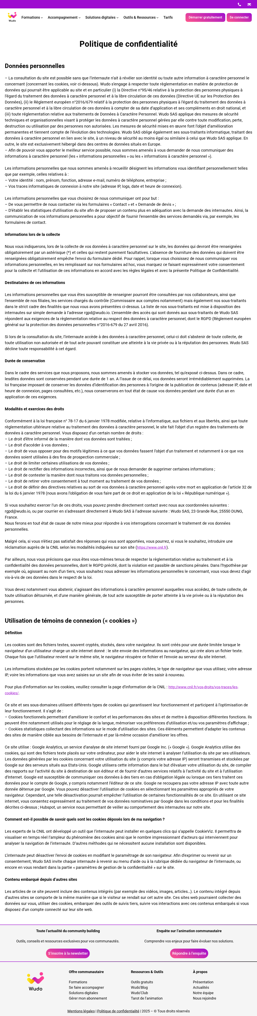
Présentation (203, 982)
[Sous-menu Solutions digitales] (117, 17)
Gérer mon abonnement (88, 998)
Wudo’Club (139, 993)
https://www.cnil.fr (151, 547)
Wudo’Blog (139, 987)
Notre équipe (203, 993)
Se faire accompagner (86, 987)
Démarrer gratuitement (205, 17)
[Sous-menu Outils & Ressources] (157, 17)
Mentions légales (81, 1011)
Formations (78, 982)
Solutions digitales (83, 993)
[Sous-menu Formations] (42, 17)
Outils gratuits (142, 982)
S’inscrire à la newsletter (68, 953)
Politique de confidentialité (118, 1011)
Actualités (201, 987)
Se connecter (239, 17)
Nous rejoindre (204, 998)
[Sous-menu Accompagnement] (80, 17)
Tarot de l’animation (147, 998)
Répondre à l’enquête (189, 953)
